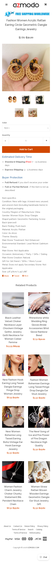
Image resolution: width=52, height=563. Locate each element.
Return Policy (30, 526)
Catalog (39, 530)
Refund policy (35, 533)
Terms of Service (18, 530)
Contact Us (17, 526)
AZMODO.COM (33, 548)
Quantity (6, 135)
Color (4, 123)
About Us (7, 526)
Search (30, 530)
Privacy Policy (42, 526)
